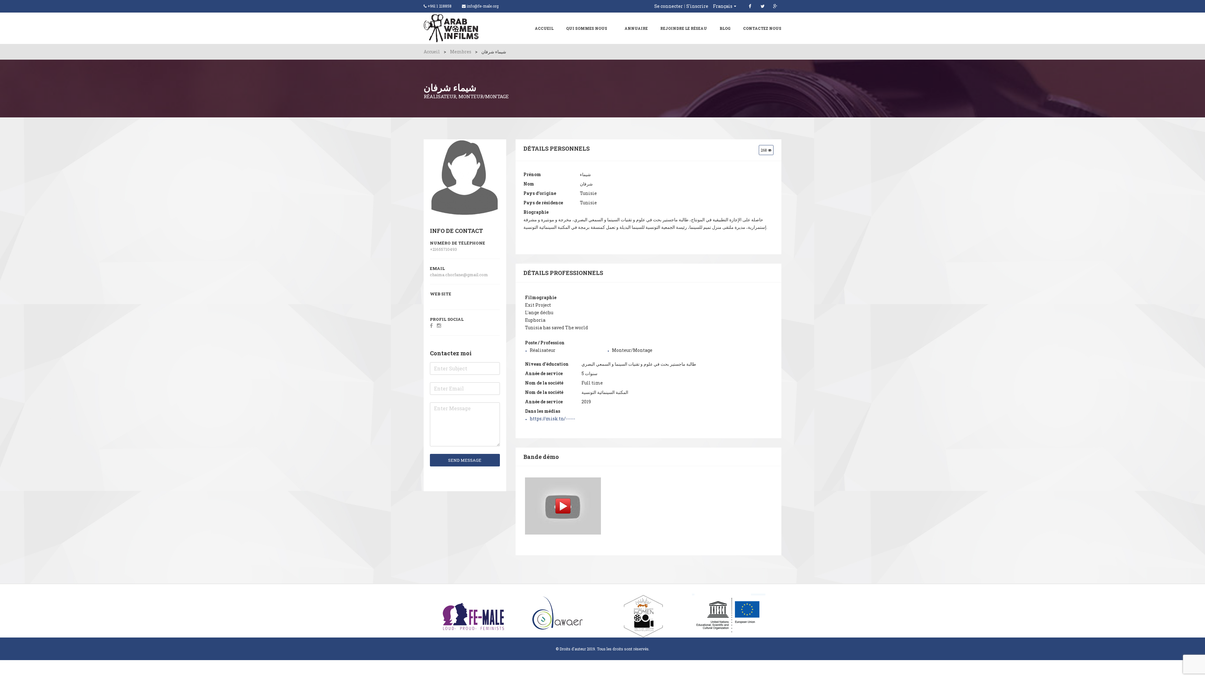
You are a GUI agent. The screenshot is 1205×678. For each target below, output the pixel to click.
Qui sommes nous (586, 28)
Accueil (544, 28)
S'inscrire (697, 6)
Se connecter (668, 6)
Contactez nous (762, 28)
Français (722, 6)
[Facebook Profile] (431, 325)
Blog (725, 28)
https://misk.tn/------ (552, 419)
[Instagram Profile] (439, 325)
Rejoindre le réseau (683, 28)
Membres (460, 52)
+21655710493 (443, 249)
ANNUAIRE (636, 28)
